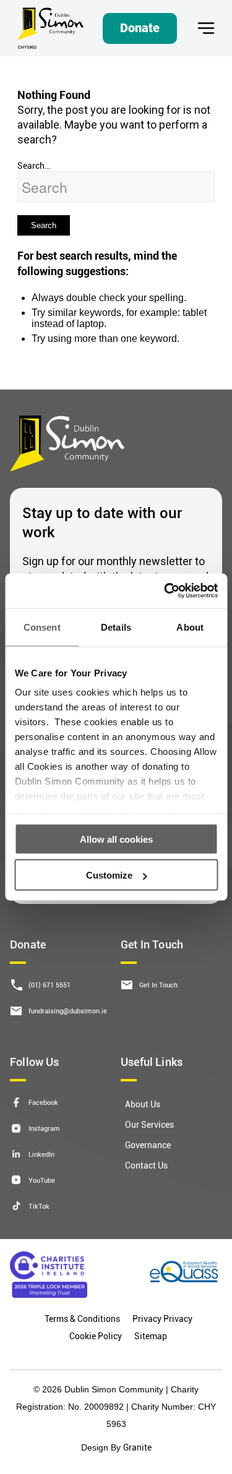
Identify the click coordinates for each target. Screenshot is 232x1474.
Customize (109, 875)
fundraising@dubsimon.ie (67, 1010)
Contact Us (146, 1165)
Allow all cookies (116, 838)
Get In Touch (158, 984)
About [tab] (190, 626)
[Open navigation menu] (206, 28)
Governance (148, 1145)
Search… (33, 165)
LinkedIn (41, 1154)
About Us (142, 1104)
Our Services (149, 1124)
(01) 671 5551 (49, 984)
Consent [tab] (42, 626)
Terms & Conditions (82, 1318)
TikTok (38, 1206)
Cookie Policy (95, 1336)
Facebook (43, 1102)
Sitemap (150, 1336)
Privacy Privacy (162, 1318)
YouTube (41, 1180)
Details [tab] (116, 626)
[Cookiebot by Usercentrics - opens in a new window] (165, 591)
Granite (137, 1447)
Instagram (44, 1128)
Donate (140, 27)
